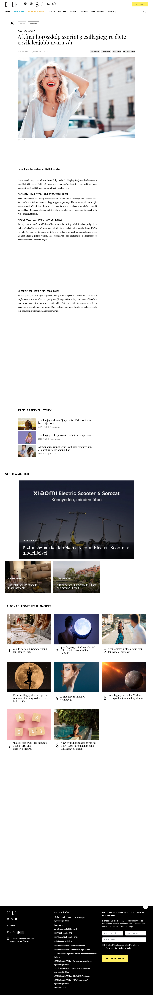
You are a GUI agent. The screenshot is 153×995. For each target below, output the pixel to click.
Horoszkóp (33, 23)
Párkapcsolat (97, 12)
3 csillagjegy (69, 180)
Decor (111, 12)
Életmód (84, 12)
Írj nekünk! (11, 926)
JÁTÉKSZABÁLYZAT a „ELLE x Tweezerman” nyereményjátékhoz (71, 982)
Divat (7, 12)
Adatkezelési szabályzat (63, 941)
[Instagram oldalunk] (31, 4)
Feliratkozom (115, 958)
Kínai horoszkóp (129, 51)
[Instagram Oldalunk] (12, 918)
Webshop (140, 4)
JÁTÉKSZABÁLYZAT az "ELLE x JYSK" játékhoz (72, 976)
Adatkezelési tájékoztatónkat (119, 948)
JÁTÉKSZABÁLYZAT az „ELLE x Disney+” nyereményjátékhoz (69, 919)
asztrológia (95, 51)
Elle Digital (19, 12)
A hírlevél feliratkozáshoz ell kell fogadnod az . (123, 946)
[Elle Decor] (11, 4)
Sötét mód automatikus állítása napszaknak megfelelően (22, 940)
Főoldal (22, 23)
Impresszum (58, 925)
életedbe (50, 210)
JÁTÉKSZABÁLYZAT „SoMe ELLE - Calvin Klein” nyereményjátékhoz (72, 970)
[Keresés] (144, 12)
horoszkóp (117, 51)
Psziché (72, 12)
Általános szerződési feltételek (65, 929)
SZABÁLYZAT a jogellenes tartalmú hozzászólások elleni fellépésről (75, 955)
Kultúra (62, 12)
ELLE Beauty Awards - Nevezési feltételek (69, 946)
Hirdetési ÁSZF (60, 988)
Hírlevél (50, 4)
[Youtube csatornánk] (37, 4)
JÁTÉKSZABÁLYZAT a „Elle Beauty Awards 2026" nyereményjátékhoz (73, 963)
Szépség (51, 12)
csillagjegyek (106, 51)
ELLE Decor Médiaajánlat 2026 (66, 937)
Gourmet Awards (35, 12)
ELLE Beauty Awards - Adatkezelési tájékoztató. (72, 950)
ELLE (46, 51)
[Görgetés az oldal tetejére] (145, 906)
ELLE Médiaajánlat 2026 (63, 933)
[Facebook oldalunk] (25, 4)
